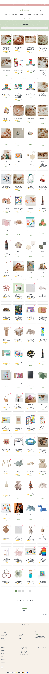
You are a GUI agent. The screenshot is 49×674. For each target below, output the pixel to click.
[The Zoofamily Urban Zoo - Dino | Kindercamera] (43, 375)
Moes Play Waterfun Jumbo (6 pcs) (30, 274)
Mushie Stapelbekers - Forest (42, 362)
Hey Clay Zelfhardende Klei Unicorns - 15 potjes (18, 362)
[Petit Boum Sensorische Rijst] (43, 420)
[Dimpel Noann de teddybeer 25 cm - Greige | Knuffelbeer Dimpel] (18, 485)
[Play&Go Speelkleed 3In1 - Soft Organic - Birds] (43, 245)
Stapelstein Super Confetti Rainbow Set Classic (42, 560)
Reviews (2, 637)
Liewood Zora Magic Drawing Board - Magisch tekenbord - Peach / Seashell (30, 384)
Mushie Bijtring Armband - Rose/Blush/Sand (6, 582)
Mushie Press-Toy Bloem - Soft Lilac (18, 253)
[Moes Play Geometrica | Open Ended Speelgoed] (43, 398)
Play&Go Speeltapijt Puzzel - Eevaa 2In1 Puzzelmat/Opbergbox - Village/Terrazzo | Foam (6, 49)
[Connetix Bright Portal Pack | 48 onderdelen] (43, 574)
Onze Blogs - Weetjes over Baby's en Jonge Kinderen (8, 664)
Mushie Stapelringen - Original (6, 253)
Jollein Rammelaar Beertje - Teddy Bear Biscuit (6, 340)
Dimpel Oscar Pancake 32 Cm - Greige (30, 340)
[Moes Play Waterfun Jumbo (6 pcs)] (30, 266)
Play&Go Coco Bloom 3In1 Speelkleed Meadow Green (43, 48)
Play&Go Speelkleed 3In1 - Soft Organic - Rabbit (31, 253)
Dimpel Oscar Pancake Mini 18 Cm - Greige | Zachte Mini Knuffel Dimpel (42, 494)
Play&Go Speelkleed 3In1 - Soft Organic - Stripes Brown (31, 163)
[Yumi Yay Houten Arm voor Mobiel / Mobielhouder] (6, 266)
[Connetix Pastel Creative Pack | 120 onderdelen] (6, 353)
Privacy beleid (3, 632)
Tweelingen (3, 659)
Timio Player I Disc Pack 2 (30, 70)
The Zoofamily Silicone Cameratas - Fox (6, 406)
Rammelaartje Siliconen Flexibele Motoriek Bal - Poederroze (31, 406)
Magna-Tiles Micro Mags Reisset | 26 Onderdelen (18, 71)
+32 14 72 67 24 (40, 639)
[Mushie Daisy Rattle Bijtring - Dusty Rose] (6, 288)
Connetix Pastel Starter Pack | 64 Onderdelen (30, 318)
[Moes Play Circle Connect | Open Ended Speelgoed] (30, 200)
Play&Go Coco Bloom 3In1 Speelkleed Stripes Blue (42, 142)
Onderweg (2, 652)
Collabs (20, 638)
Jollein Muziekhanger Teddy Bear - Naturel (6, 494)
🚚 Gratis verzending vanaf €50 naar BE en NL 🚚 (20, 4)
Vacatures (20, 635)
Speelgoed (2, 650)
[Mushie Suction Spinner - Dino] (43, 222)
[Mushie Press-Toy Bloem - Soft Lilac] (18, 245)
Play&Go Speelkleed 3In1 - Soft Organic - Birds (43, 253)
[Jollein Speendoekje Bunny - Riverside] (6, 530)
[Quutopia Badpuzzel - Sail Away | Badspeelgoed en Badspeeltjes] (30, 552)
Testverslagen (3, 640)
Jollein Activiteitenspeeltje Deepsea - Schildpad (18, 231)
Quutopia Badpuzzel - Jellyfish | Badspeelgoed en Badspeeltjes (6, 516)
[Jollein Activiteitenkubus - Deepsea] (18, 332)
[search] (40, 10)
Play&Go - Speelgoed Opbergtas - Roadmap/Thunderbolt (30, 362)
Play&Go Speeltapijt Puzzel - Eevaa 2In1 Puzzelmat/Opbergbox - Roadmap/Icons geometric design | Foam (43, 72)
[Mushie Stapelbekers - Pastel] (43, 200)
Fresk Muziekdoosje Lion (30, 493)
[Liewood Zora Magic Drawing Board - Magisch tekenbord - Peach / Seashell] (30, 375)
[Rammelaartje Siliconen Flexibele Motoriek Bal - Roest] (18, 266)
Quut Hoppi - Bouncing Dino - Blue (43, 516)
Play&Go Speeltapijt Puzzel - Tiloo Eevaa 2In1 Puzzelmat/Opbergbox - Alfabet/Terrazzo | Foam (6, 71)
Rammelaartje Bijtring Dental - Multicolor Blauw (6, 187)
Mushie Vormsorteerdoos (42, 273)
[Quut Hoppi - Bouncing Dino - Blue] (43, 508)
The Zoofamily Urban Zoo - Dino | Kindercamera (42, 384)
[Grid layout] (46, 32)
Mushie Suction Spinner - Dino (43, 231)
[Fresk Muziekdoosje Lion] (30, 485)
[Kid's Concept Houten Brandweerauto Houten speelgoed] (43, 179)
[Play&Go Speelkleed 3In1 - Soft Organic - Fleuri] (18, 110)
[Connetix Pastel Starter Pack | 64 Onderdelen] (30, 310)
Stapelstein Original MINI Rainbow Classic (18, 516)
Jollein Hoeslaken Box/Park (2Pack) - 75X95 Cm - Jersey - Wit (30, 296)
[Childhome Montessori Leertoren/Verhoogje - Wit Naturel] (6, 552)
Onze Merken (3, 662)
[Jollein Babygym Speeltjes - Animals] (6, 463)
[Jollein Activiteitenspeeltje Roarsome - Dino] (18, 463)
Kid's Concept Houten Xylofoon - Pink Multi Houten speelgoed (30, 472)
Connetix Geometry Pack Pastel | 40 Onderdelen (18, 384)
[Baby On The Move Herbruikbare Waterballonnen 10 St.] (18, 310)
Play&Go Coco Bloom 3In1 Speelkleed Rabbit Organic (18, 187)
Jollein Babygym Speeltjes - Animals (6, 472)
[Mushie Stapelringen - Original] (6, 245)
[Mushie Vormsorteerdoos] (43, 266)
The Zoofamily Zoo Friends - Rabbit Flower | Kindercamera (18, 406)
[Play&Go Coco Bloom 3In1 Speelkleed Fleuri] (6, 133)
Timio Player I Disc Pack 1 (6, 94)
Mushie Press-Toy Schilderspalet (30, 141)
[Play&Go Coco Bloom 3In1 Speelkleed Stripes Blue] (43, 133)
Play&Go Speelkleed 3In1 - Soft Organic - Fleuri (18, 119)
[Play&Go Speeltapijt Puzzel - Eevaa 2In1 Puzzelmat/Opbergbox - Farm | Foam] (30, 40)
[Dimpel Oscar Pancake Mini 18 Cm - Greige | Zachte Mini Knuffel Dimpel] (43, 485)
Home (3, 28)
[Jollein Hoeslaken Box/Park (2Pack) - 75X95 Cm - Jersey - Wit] (30, 288)
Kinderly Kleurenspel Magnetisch (6, 383)
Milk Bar (46, 672)
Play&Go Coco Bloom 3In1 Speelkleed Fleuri (6, 141)
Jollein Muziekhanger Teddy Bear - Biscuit (42, 538)
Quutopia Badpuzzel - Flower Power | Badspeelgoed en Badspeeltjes (30, 231)
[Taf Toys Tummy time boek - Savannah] (18, 155)
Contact (20, 631)
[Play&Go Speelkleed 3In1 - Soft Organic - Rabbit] (30, 245)
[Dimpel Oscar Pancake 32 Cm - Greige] (30, 332)
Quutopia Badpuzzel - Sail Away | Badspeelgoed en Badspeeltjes (30, 560)
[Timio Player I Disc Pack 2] (30, 62)
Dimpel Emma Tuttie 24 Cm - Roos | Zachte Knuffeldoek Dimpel (18, 560)
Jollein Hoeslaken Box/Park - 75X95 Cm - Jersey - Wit (18, 538)
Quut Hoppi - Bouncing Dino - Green (6, 163)
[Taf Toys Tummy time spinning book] (6, 110)
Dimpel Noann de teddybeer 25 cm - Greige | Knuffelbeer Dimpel (18, 494)
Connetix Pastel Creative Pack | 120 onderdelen (6, 362)
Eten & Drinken (3, 646)
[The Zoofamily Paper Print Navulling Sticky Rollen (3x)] (18, 288)
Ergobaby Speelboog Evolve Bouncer (18, 450)
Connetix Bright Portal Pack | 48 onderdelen (42, 582)
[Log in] (42, 10)
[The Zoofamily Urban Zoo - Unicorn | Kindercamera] (6, 222)
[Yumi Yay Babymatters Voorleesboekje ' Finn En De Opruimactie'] (6, 420)
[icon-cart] (47, 10)
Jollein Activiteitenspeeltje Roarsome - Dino (18, 472)
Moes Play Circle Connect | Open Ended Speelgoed (30, 209)
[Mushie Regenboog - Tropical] (6, 310)
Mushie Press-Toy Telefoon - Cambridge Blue (18, 142)
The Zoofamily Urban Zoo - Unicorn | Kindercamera (6, 231)
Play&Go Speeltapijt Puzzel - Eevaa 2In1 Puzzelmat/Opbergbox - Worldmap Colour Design (43, 119)
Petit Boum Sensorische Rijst (43, 428)
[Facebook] (41, 4)
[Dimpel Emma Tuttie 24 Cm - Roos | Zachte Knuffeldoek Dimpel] (18, 552)
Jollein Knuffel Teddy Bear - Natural (42, 472)
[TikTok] (44, 4)
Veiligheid (2, 653)
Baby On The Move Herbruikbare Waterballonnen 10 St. (18, 318)
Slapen (2, 649)
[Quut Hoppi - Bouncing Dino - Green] (6, 155)
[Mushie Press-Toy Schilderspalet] (30, 133)
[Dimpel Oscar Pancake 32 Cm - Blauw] (30, 508)
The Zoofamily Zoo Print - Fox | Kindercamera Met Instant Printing (43, 318)
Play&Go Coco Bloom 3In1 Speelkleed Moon (42, 95)
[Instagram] (43, 4)
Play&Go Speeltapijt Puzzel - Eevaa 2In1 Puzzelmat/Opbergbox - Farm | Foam (31, 49)
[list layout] (45, 32)
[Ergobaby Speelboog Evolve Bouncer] (18, 442)
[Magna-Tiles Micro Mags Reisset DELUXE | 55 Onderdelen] (18, 200)
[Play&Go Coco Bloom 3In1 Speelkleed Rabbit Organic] (18, 179)
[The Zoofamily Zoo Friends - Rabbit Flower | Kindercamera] (18, 398)
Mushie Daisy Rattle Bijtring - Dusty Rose (6, 296)
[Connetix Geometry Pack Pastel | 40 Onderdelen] (18, 375)
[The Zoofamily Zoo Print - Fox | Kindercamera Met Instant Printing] (43, 310)
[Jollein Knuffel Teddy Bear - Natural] (43, 463)
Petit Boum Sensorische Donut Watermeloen (6, 450)
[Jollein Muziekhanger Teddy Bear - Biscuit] (43, 530)
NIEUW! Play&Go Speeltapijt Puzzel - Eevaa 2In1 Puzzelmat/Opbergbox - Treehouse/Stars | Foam (43, 164)
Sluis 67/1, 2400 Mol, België (42, 632)
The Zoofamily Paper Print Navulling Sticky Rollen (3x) (18, 296)
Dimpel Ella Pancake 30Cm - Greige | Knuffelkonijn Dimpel (30, 538)
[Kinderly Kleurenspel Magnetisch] (6, 375)
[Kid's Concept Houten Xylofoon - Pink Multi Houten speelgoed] (30, 463)
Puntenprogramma (22, 634)
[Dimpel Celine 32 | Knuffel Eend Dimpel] (43, 288)
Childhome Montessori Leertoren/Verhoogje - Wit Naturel (6, 560)
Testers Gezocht (4, 666)
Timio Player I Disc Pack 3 (30, 94)
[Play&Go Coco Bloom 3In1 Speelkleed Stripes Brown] (30, 110)
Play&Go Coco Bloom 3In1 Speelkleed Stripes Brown (30, 119)
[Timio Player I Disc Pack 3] (30, 87)
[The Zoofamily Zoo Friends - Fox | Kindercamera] (6, 200)
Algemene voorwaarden (5, 631)
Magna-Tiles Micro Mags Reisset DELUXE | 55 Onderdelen (18, 209)
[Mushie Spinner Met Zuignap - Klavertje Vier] (18, 574)
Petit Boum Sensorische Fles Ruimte (31, 582)
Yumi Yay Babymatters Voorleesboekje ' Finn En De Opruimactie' (6, 428)
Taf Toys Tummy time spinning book (6, 119)
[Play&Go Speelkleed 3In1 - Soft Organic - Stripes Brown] (30, 155)
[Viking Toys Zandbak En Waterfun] (30, 442)
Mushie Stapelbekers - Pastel (42, 209)
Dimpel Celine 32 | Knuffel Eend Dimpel (42, 296)
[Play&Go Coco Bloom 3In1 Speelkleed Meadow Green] (43, 40)
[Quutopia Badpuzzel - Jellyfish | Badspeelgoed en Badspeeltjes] (6, 508)
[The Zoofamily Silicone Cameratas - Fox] (6, 398)
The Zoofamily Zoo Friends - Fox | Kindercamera (6, 209)
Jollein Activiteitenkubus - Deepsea (18, 340)
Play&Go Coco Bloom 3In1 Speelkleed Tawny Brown (18, 48)
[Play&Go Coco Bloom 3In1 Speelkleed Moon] (43, 87)
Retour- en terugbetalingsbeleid (6, 634)
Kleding (2, 656)
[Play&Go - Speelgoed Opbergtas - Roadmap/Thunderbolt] (30, 353)
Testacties (2, 638)
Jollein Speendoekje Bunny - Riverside (6, 538)
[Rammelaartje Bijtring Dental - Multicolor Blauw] (6, 179)
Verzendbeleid (3, 635)
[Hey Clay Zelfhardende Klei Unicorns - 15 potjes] (18, 353)
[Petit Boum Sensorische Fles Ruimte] (30, 574)
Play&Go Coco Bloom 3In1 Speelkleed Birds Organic (42, 450)
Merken (20, 637)
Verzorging (2, 647)
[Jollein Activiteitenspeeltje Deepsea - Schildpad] (18, 222)
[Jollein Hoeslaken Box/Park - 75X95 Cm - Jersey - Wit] (18, 530)
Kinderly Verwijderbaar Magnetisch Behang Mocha (18, 428)
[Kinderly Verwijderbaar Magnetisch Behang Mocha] (18, 420)
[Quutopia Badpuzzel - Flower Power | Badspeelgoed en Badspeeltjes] (30, 222)
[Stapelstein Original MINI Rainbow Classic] (18, 508)
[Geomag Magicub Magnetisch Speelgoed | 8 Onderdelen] (30, 420)
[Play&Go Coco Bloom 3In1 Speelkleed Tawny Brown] (18, 40)
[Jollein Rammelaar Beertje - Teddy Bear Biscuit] (6, 332)
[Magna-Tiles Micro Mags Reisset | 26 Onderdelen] (18, 62)
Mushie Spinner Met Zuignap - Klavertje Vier (18, 582)
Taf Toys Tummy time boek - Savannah (18, 163)
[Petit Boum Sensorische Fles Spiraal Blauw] (43, 332)
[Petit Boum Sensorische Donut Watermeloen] (6, 442)
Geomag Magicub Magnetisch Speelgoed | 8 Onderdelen (31, 428)
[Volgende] (33, 591)
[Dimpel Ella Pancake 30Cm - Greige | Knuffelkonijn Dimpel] (30, 530)
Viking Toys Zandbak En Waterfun (30, 450)
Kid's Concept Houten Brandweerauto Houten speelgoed (43, 187)
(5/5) (31, 603)
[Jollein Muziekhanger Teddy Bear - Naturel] (6, 485)
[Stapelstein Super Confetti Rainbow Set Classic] (43, 552)
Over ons (20, 632)
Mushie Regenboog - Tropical (6, 318)
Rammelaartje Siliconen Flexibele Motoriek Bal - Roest (18, 274)
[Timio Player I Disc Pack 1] (6, 87)
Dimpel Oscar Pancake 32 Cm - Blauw (30, 516)
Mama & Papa (3, 660)
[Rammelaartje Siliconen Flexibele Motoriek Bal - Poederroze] (30, 398)
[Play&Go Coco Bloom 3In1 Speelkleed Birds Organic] (43, 442)
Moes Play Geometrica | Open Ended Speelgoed (43, 406)
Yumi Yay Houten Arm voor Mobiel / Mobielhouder (6, 274)
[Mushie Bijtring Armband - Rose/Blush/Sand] (6, 574)
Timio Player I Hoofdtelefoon (30, 187)
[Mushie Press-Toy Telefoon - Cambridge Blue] (18, 133)
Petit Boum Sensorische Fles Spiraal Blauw (43, 340)
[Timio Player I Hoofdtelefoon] (30, 179)
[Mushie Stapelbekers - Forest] (43, 353)
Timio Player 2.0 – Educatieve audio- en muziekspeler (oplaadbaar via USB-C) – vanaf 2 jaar (18, 96)
